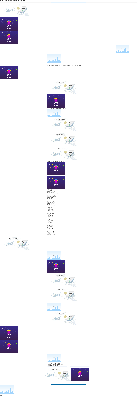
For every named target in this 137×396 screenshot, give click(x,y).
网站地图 (1, 395)
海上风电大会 (80, 48)
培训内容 (44, 48)
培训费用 (99, 48)
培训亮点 (62, 48)
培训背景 (9, 48)
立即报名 (117, 44)
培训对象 (27, 48)
